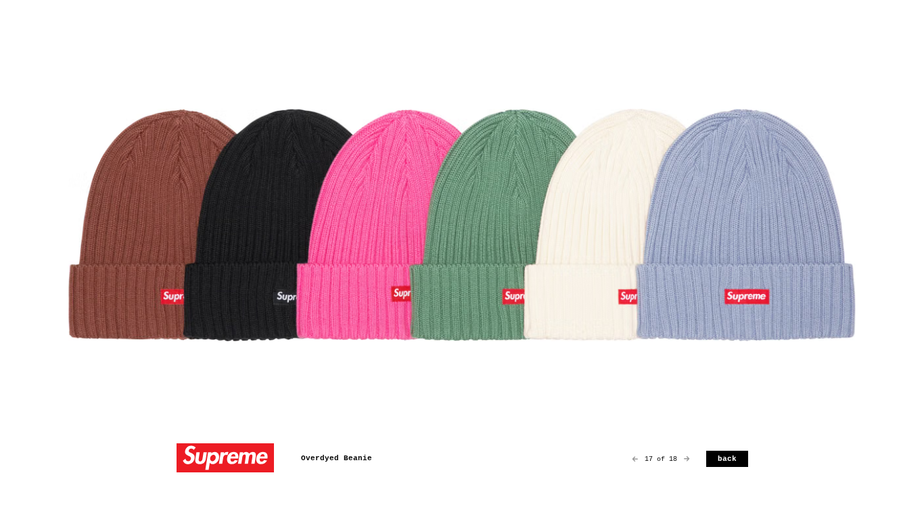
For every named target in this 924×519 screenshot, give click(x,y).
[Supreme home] (225, 459)
